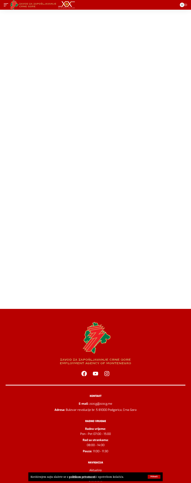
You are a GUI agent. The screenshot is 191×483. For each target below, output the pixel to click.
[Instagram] (106, 373)
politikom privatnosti (82, 477)
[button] (154, 477)
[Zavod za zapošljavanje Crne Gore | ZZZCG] (43, 5)
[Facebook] (84, 373)
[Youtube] (95, 373)
